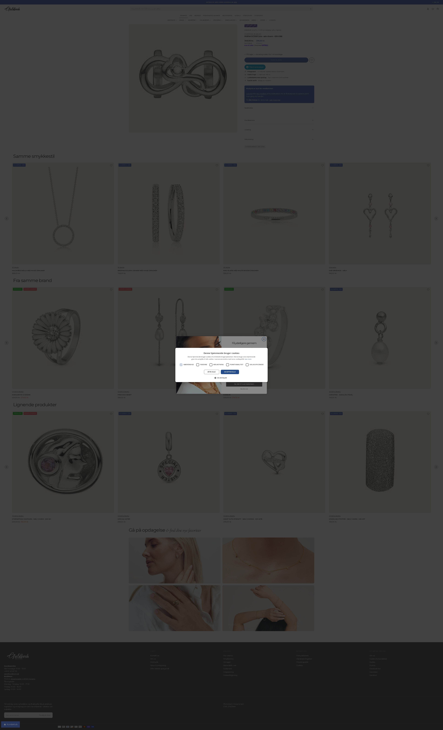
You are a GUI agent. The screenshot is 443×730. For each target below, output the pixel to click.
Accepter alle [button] (230, 372)
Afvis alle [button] (212, 372)
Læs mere (248, 359)
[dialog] (221, 365)
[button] (221, 378)
